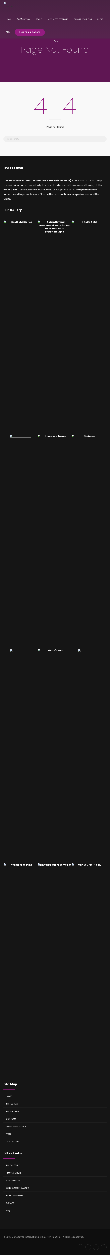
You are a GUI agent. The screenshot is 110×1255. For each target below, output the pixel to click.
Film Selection (13, 1172)
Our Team (11, 1118)
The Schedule (13, 1165)
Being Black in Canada (17, 1187)
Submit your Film (83, 19)
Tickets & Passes (30, 32)
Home (8, 19)
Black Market (13, 1180)
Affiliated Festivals (58, 19)
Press (100, 19)
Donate (10, 1203)
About (39, 19)
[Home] (8, 6)
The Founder (12, 1111)
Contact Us (12, 1141)
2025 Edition (23, 19)
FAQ (8, 32)
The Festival (12, 1103)
